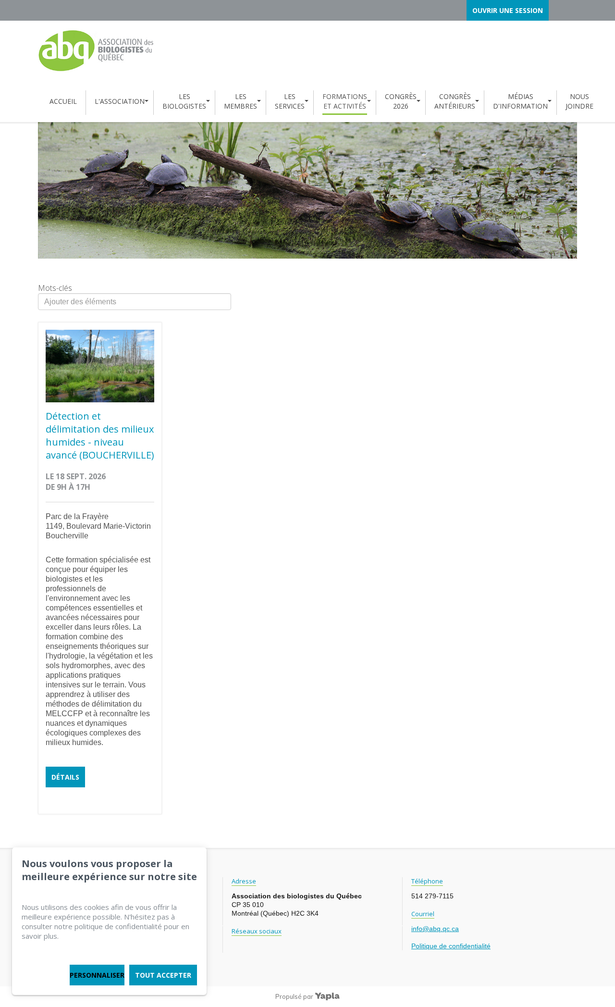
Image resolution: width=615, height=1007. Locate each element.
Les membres (240, 101)
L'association (120, 101)
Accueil (63, 101)
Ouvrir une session (507, 10)
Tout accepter (163, 975)
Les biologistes (184, 101)
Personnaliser (97, 975)
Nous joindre (579, 101)
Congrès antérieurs (454, 101)
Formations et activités (344, 101)
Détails (65, 777)
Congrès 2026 (401, 101)
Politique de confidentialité (451, 946)
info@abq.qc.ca (435, 928)
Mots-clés (55, 288)
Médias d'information (520, 101)
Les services (290, 101)
